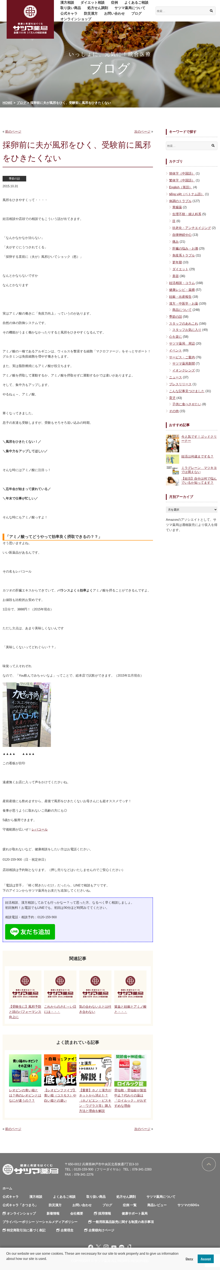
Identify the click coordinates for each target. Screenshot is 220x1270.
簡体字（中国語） (182, 173)
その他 (174, 411)
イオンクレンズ (183, 370)
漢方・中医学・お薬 (183, 303)
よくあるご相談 (136, 2)
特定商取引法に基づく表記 (26, 1230)
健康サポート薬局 (135, 1213)
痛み (175, 241)
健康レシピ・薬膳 (182, 290)
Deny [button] (189, 1259)
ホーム (7, 1188)
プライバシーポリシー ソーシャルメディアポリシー (40, 1222)
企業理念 (67, 1230)
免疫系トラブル (183, 255)
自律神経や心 (182, 234)
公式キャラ (69, 13)
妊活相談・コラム (182, 283)
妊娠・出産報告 (180, 296)
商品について (182, 310)
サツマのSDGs (188, 1205)
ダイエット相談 (93, 2)
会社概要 (76, 1213)
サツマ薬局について (130, 8)
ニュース (175, 377)
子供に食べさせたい (186, 404)
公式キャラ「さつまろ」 (20, 1205)
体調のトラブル (180, 201)
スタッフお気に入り (186, 330)
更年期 (177, 262)
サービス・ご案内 (182, 357)
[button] (7, 1264)
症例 (114, 2)
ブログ (136, 13)
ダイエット (180, 269)
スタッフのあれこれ (183, 323)
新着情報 (53, 1213)
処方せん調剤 (97, 8)
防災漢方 (91, 13)
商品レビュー (157, 1205)
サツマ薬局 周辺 (182, 343)
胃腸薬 (177, 207)
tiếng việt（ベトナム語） (186, 194)
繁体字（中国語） (182, 180)
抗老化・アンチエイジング (191, 228)
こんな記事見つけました (187, 391)
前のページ (13, 131)
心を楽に (175, 336)
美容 (175, 276)
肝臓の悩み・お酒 (185, 248)
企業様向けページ (101, 1230)
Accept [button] (206, 1259)
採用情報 (104, 1213)
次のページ (142, 131)
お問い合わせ (114, 13)
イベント (175, 350)
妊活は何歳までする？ (197, 456)
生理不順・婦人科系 (186, 214)
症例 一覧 (130, 1205)
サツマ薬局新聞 (183, 363)
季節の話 (14, 178)
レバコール (40, 829)
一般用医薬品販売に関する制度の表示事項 (123, 1222)
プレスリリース (180, 384)
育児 (172, 398)
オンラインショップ (75, 19)
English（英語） (180, 187)
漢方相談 (67, 2)
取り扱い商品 (70, 8)
